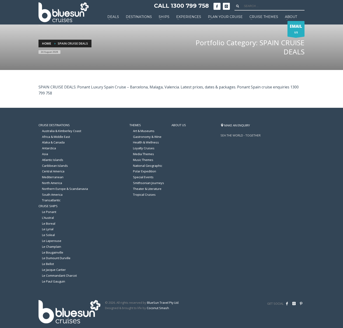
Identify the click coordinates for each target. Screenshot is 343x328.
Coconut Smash (158, 308)
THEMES (135, 125)
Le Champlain (51, 246)
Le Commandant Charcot (59, 275)
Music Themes (143, 160)
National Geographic (147, 166)
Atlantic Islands (52, 160)
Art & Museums (143, 131)
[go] (237, 6)
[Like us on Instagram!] (294, 303)
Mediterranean (52, 177)
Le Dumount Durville (56, 258)
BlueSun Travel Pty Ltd (162, 302)
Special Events (143, 177)
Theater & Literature (147, 189)
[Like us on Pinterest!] (301, 303)
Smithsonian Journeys (148, 183)
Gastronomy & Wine (147, 137)
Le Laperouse (51, 241)
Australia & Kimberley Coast (61, 131)
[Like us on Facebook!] (287, 303)
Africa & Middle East (56, 137)
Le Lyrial (47, 229)
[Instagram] (226, 6)
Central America (53, 171)
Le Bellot (48, 264)
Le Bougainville (52, 252)
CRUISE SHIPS (48, 206)
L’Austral (48, 218)
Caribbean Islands (55, 166)
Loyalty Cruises (143, 148)
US (296, 29)
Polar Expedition (144, 171)
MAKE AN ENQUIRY (237, 125)
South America (52, 194)
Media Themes (143, 154)
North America (52, 183)
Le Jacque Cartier (54, 270)
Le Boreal (48, 223)
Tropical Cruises (144, 194)
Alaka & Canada (53, 142)
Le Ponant (49, 212)
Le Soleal (48, 235)
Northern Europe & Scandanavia (65, 189)
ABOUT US (179, 125)
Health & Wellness (146, 142)
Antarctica (49, 148)
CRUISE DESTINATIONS (54, 125)
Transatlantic (51, 200)
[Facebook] (217, 6)
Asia (45, 154)
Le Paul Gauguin (53, 281)
